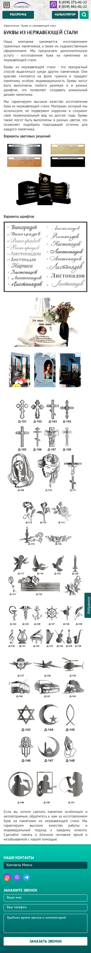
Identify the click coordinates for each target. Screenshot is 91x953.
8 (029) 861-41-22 (73, 6)
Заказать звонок (46, 941)
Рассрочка (18, 14)
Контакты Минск (19, 865)
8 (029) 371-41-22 (73, 2)
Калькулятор (65, 14)
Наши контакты (19, 857)
